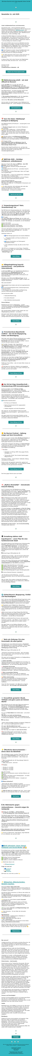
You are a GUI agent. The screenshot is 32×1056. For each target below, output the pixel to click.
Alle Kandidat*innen (16, 107)
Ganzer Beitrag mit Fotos (16, 373)
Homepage (16, 1036)
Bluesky (8, 870)
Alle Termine (16, 796)
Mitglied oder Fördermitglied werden (16, 71)
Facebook (8, 868)
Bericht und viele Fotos (16, 194)
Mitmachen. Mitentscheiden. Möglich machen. (13, 883)
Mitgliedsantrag (16, 931)
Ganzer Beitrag (16, 256)
